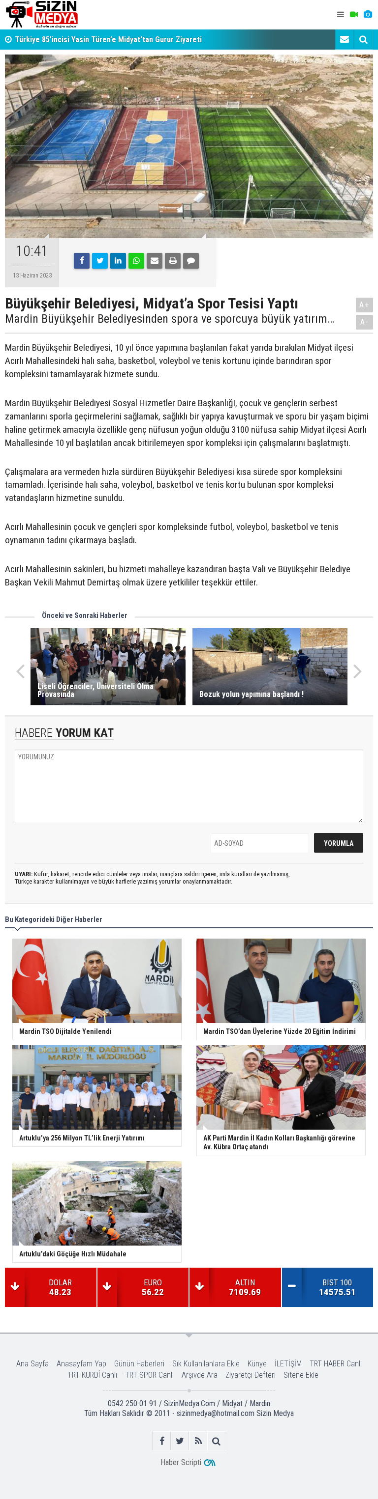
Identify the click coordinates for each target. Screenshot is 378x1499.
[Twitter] (100, 261)
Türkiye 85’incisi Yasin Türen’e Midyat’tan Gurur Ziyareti (108, 39)
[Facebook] (82, 261)
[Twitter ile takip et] (180, 1440)
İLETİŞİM (288, 1363)
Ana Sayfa (32, 1363)
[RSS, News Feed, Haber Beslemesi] (198, 1440)
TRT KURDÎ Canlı (92, 1375)
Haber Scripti (180, 1462)
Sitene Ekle (301, 1375)
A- (364, 322)
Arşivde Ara (200, 1375)
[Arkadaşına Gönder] (154, 261)
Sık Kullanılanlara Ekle (206, 1363)
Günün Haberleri (139, 1363)
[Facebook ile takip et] (162, 1440)
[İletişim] (344, 39)
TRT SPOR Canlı (149, 1375)
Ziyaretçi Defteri (250, 1375)
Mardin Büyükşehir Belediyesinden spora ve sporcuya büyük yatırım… (169, 318)
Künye (257, 1363)
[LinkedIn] (118, 261)
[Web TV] (353, 14)
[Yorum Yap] (191, 261)
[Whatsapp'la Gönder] (136, 261)
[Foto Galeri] (367, 14)
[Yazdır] (173, 261)
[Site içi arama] (363, 39)
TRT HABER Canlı (336, 1363)
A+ (364, 304)
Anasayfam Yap (81, 1363)
